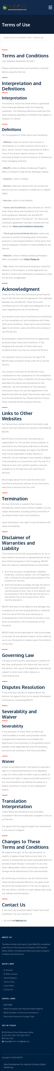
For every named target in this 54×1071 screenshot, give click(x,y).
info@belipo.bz (19, 920)
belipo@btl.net (10, 1041)
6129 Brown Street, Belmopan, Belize (18, 1032)
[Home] (14, 7)
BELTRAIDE (8, 1005)
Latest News (9, 986)
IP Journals (8, 970)
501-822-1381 (9, 1035)
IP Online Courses (10, 974)
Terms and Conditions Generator (28, 226)
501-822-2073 (23, 1035)
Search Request (10, 978)
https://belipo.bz (31, 259)
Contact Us (8, 990)
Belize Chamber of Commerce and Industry (21, 1013)
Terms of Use (9, 982)
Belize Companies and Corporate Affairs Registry (23, 1009)
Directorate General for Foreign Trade (19, 1017)
